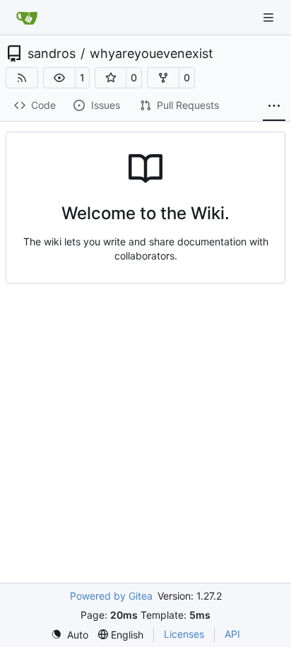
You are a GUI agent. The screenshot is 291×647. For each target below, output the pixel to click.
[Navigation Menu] (270, 17)
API (232, 634)
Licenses (184, 634)
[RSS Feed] (22, 77)
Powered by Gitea (111, 596)
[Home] (27, 17)
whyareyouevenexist (151, 54)
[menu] (69, 635)
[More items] (274, 106)
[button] (59, 77)
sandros (52, 54)
